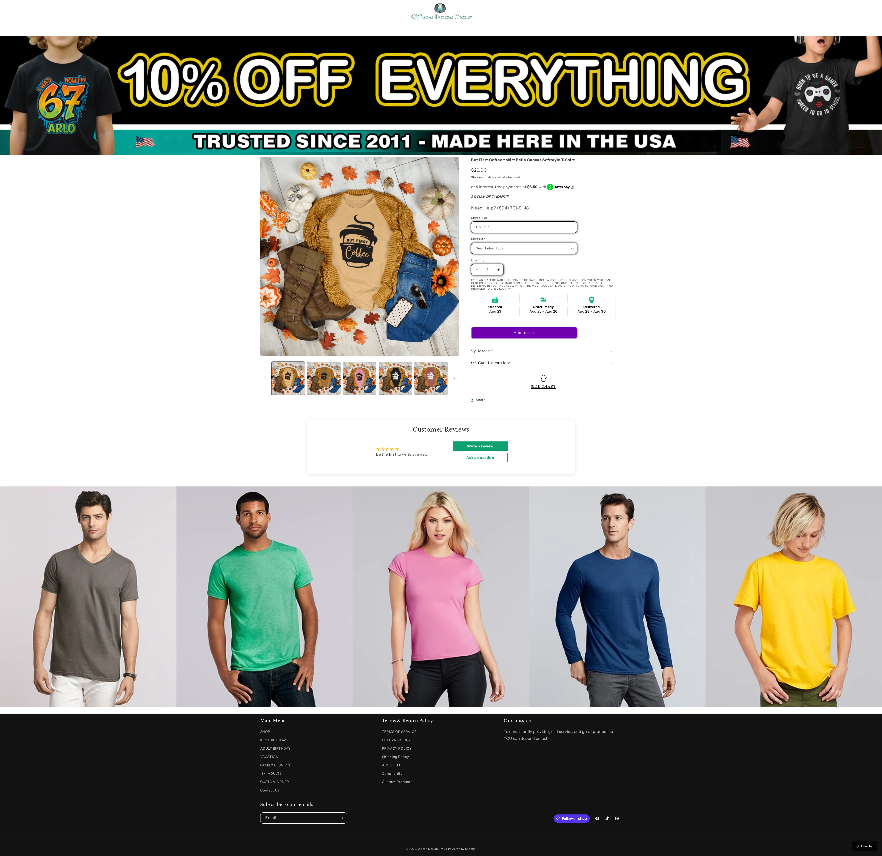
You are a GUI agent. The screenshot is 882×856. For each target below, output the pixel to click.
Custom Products (397, 782)
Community (392, 773)
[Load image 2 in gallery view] (323, 378)
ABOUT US (391, 765)
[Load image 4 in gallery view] (395, 378)
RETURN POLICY (396, 740)
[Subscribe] (341, 817)
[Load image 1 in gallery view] (288, 378)
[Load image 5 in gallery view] (431, 378)
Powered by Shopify (462, 848)
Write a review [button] (480, 446)
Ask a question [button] (480, 457)
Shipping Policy (395, 757)
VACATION (269, 757)
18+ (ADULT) (270, 773)
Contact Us (269, 790)
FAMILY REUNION (275, 765)
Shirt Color (479, 218)
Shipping (478, 177)
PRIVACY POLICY (397, 748)
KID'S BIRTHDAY (274, 740)
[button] (265, 11)
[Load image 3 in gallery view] (359, 378)
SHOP (265, 732)
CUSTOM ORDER (274, 782)
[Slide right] (454, 378)
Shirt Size (478, 239)
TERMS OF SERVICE (399, 732)
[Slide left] (265, 378)
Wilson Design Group (432, 848)
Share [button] (481, 400)
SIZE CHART (543, 386)
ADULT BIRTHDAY (275, 748)
